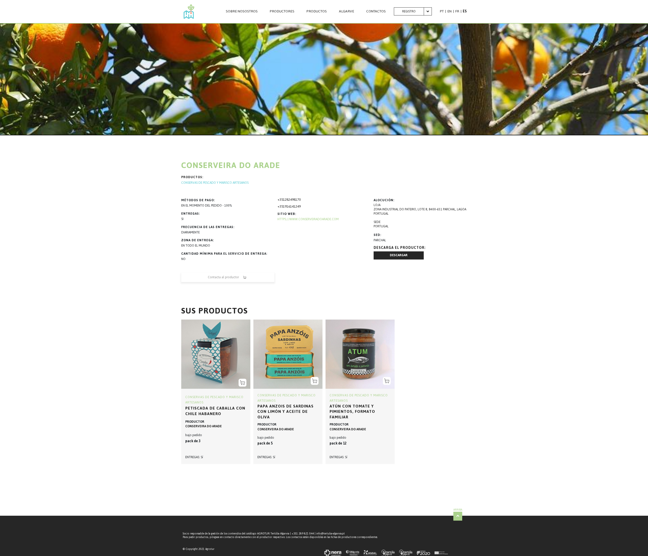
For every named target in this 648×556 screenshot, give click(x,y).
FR (457, 11)
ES (465, 11)
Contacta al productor (223, 277)
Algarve (346, 11)
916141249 (293, 206)
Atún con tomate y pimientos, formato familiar (352, 411)
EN (449, 11)
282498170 (293, 199)
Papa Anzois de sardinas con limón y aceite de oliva (285, 411)
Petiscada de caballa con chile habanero (215, 411)
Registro (409, 11)
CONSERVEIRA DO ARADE (203, 426)
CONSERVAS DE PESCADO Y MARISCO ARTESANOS (215, 183)
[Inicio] (189, 11)
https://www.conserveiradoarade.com (308, 219)
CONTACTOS (376, 11)
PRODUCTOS (317, 11)
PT (442, 11)
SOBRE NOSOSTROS (242, 11)
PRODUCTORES (282, 11)
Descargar (399, 255)
